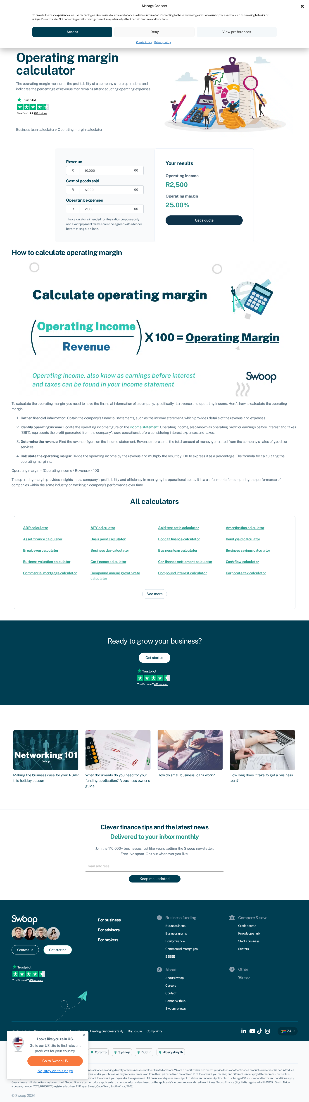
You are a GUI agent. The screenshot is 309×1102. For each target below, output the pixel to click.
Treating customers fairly (106, 1031)
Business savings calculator (248, 550)
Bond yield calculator (243, 539)
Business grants (176, 933)
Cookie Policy (144, 42)
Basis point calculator (108, 539)
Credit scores (247, 926)
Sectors (243, 949)
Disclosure (135, 1031)
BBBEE (170, 956)
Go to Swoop (55, 1061)
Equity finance (175, 941)
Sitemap (244, 977)
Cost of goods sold (82, 181)
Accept (72, 32)
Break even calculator (41, 550)
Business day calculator (109, 550)
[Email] (154, 866)
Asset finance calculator (42, 539)
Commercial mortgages (181, 949)
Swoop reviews (175, 1008)
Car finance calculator (108, 562)
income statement (144, 427)
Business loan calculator (35, 129)
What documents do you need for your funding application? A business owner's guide (117, 780)
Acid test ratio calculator (178, 528)
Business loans (175, 926)
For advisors (108, 930)
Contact (170, 993)
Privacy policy (162, 42)
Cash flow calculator (242, 562)
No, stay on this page (55, 1071)
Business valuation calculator (47, 562)
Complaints (154, 1031)
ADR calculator (35, 528)
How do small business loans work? (185, 775)
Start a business (248, 941)
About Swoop (174, 978)
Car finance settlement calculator (185, 562)
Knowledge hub (249, 933)
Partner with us (175, 1001)
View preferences (236, 32)
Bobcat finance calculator (179, 539)
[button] (302, 6)
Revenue (74, 161)
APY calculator (102, 528)
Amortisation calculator (245, 528)
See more (155, 594)
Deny (154, 32)
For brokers (108, 939)
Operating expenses (84, 200)
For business (109, 920)
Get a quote (204, 220)
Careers (170, 985)
